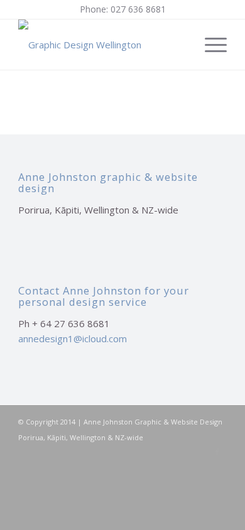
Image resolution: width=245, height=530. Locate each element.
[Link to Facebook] (217, 451)
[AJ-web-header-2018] (101, 44)
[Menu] (209, 44)
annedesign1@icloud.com (72, 338)
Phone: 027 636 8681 (123, 9)
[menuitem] (209, 44)
